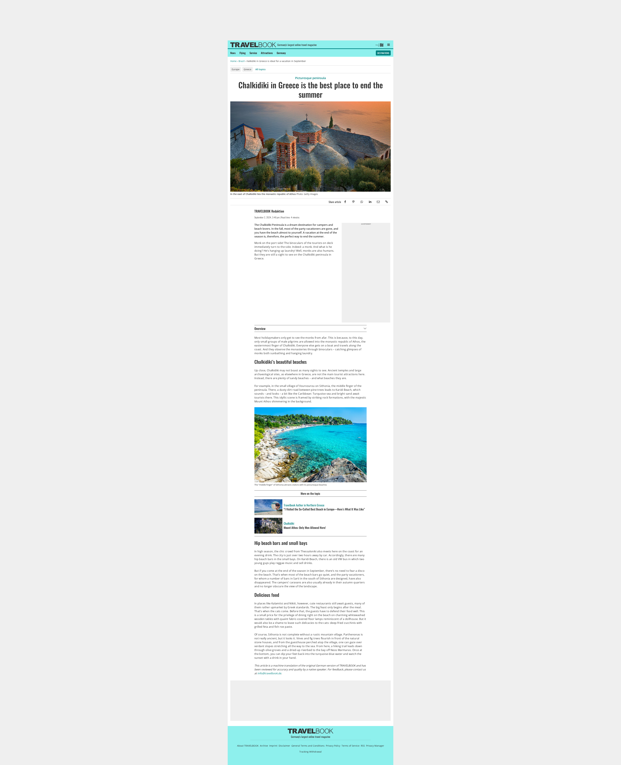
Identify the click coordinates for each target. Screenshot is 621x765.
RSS (363, 745)
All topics (260, 69)
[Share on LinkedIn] (370, 201)
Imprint (273, 745)
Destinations (383, 53)
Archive (264, 745)
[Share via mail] (378, 201)
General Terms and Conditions (308, 745)
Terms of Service (351, 745)
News (233, 53)
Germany (281, 53)
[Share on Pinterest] (353, 201)
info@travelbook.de (269, 673)
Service (253, 53)
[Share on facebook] (345, 201)
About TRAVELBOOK (248, 745)
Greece (247, 69)
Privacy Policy (333, 745)
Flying (243, 53)
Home (233, 61)
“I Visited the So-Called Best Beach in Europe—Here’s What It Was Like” (324, 509)
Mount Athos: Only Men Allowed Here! (305, 528)
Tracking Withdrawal (310, 751)
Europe (236, 69)
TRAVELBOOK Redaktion (269, 211)
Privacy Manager (375, 745)
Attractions (267, 53)
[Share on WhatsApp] (362, 201)
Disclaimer (284, 745)
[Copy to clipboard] (386, 201)
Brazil (242, 61)
